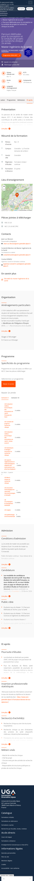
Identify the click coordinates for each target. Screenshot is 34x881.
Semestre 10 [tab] (15, 398)
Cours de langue (6, 837)
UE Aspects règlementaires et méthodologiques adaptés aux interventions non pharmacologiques (9, 464)
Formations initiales (7, 817)
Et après (30, 100)
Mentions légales (6, 861)
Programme (11, 100)
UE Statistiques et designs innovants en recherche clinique (8, 451)
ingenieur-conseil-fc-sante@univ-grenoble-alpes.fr (17, 265)
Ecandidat (15, 591)
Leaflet (15, 210)
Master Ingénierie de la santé (13, 20)
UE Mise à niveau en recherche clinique (7, 480)
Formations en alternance (9, 821)
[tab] (8, 384)
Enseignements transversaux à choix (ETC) (14, 845)
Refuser (29, 9)
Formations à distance (8, 841)
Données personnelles (8, 853)
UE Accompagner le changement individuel (8, 502)
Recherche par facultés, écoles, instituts (14, 829)
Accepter (21, 9)
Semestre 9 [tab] (4, 398)
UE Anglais (7, 510)
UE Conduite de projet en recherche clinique (8, 424)
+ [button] (4, 186)
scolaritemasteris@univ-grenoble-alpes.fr (16, 255)
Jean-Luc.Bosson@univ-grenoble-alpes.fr (17, 244)
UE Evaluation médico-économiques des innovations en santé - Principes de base (8, 410)
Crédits (3, 864)
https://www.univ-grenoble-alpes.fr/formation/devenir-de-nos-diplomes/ (16, 699)
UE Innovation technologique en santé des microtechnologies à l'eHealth (9, 491)
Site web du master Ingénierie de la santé (16, 280)
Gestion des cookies (7, 875)
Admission (21, 100)
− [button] (4, 189)
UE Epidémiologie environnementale (9, 515)
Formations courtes (7, 825)
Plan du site (5, 857)
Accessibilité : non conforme (10, 868)
